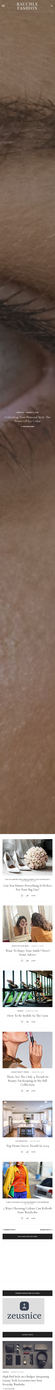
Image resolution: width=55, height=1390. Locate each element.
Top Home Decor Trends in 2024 (27, 1146)
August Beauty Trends (20, 1072)
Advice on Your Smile (20, 946)
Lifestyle (20, 412)
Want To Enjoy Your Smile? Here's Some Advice (28, 952)
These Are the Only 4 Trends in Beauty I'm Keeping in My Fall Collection (27, 1081)
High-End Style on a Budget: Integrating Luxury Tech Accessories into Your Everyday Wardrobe (26, 1380)
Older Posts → (46, 1230)
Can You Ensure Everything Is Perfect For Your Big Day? (27, 879)
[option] (27, 417)
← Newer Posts (9, 1230)
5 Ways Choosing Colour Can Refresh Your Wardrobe (27, 1202)
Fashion (20, 1011)
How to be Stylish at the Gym (27, 1016)
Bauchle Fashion (27, 6)
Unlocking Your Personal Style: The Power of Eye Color (27, 419)
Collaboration (21, 1141)
